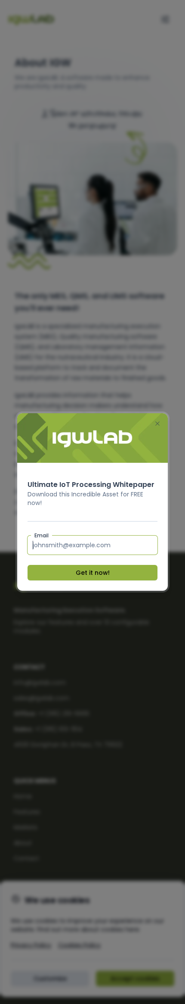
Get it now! (93, 572)
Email (41, 535)
